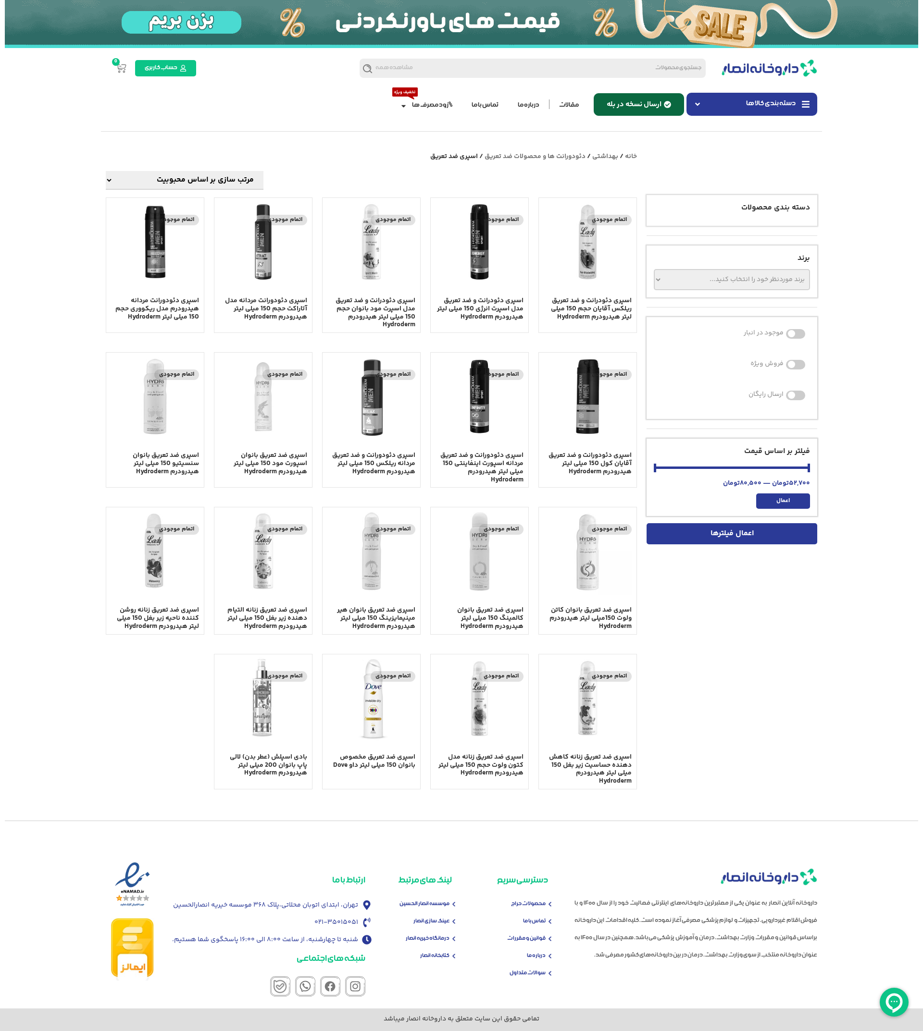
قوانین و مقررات (526, 938)
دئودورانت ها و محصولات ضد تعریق (535, 156)
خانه (631, 156)
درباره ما (528, 105)
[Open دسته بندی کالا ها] (697, 104)
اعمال (783, 500)
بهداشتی (605, 156)
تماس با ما (485, 105)
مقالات (569, 105)
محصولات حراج (528, 904)
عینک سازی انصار (431, 921)
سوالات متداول (528, 973)
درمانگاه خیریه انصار (427, 938)
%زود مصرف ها (432, 105)
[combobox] (560, 68)
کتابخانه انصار (434, 956)
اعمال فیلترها (732, 534)
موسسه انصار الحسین (424, 904)
